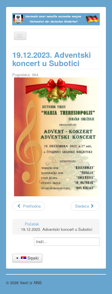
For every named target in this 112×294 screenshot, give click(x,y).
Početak (32, 224)
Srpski (32, 258)
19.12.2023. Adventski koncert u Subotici (51, 59)
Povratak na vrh (92, 282)
